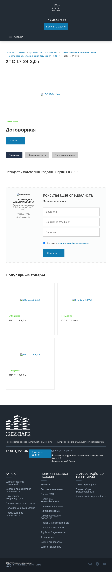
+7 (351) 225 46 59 (56, 20)
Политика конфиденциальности (20, 565)
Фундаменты (48, 537)
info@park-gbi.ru (23, 217)
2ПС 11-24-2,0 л (69, 320)
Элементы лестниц (51, 547)
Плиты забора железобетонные (85, 490)
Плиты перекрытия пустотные (51, 517)
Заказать (15, 140)
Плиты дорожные (50, 511)
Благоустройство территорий (15, 483)
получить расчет (56, 26)
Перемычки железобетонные (50, 500)
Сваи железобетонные (53, 528)
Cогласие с (68, 243)
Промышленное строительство (14, 514)
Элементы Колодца (51, 542)
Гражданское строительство (21, 503)
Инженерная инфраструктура (14, 497)
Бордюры (46, 484)
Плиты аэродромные (52, 506)
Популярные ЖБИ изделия (20, 508)
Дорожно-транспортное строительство (18, 490)
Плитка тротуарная (86, 484)
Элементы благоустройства (91, 496)
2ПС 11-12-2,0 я (17, 375)
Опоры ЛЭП (47, 494)
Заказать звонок (37, 453)
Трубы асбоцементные (53, 532)
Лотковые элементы (52, 489)
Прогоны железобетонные (55, 523)
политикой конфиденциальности (73, 243)
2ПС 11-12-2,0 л (17, 320)
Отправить (53, 253)
